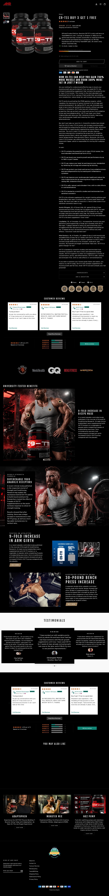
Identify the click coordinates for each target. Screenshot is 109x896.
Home (60, 14)
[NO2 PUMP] (89, 804)
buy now (15, 565)
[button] (63, 21)
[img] (13, 304)
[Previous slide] (5, 318)
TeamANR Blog (33, 871)
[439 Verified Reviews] (54, 858)
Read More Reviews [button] (54, 334)
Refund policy (33, 868)
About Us (32, 860)
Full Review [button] (13, 328)
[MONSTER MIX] (54, 804)
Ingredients (82, 272)
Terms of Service (34, 866)
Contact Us (32, 863)
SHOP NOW (19, 827)
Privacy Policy (33, 879)
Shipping (61, 27)
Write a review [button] (89, 344)
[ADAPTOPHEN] (19, 804)
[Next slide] (103, 318)
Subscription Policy (35, 876)
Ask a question (82, 276)
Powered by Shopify (54, 889)
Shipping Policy (34, 874)
